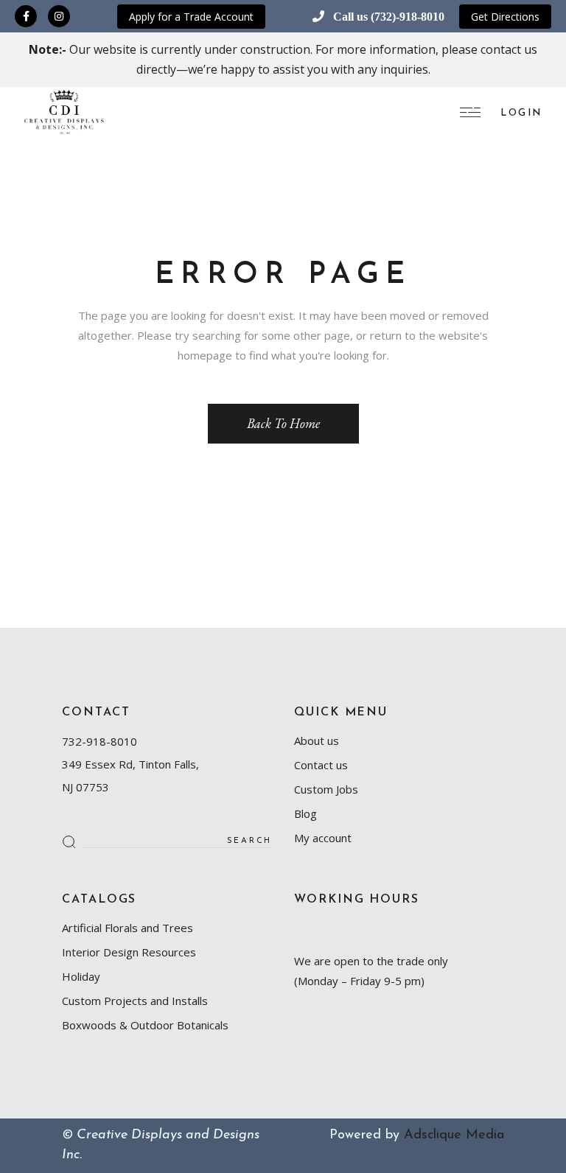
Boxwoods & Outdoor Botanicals (145, 1025)
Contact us (321, 764)
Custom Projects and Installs (135, 1000)
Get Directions (505, 17)
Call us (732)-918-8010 (388, 16)
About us (316, 740)
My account (323, 837)
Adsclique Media (454, 1135)
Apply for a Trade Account (191, 17)
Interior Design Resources (129, 952)
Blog (305, 813)
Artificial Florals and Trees (127, 927)
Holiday (81, 976)
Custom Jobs (326, 789)
